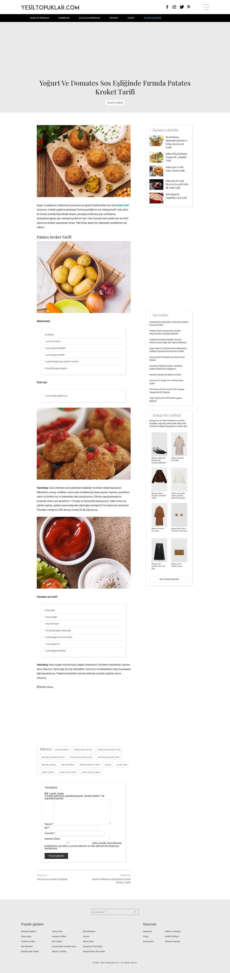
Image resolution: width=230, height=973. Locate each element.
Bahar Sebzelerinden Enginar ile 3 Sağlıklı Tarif (176, 157)
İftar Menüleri (27, 946)
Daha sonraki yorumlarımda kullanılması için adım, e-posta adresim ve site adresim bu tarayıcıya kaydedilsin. (83, 846)
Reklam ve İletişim (173, 931)
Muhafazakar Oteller (30, 951)
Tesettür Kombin (28, 941)
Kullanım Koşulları (172, 941)
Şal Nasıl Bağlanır (28, 931)
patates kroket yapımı (91, 772)
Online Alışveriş (152, 18)
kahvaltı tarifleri (67, 764)
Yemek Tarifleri (115, 102)
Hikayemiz (147, 931)
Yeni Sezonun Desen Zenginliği (52, 879)
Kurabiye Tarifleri (59, 936)
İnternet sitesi (52, 838)
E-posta (50, 833)
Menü (206, 7)
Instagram (174, 7)
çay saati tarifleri (62, 749)
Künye (145, 936)
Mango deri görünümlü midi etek (158, 566)
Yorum (49, 824)
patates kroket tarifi (68, 772)
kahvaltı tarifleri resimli (90, 764)
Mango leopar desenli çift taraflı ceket (158, 495)
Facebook (167, 7)
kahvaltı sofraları (49, 764)
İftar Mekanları (89, 931)
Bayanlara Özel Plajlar (92, 946)
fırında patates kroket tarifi (109, 749)
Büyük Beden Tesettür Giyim (64, 946)
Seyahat (114, 18)
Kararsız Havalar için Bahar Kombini (165, 374)
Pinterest (189, 7)
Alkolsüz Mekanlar (89, 18)
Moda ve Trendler (39, 18)
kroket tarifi (122, 205)
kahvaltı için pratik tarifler (109, 757)
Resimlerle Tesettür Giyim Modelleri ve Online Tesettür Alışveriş (50, 7)
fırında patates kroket (83, 749)
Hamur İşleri (57, 931)
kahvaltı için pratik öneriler (81, 757)
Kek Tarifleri (57, 941)
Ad (47, 827)
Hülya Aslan (26, 936)
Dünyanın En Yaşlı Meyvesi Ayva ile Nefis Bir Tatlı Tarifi (177, 184)
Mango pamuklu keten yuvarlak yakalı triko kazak (178, 495)
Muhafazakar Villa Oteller (94, 951)
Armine (86, 936)
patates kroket (48, 772)
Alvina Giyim (88, 941)
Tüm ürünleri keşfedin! (169, 579)
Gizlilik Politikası (172, 936)
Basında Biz (148, 941)
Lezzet (131, 18)
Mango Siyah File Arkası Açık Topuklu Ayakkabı (158, 460)
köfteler (108, 764)
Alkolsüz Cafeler (59, 951)
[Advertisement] (115, 50)
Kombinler (64, 18)
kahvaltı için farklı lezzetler (53, 757)
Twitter (182, 7)
